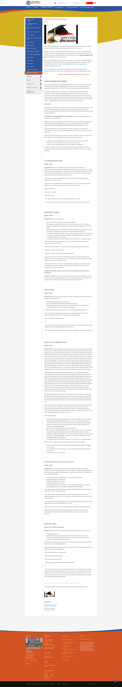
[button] (40, 19)
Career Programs (66, 660)
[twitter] (57, 3)
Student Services (30, 63)
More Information (47, 678)
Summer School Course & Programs (67, 653)
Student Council (30, 57)
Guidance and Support (46, 7)
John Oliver (35, 2)
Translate (66, 3)
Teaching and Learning (72, 7)
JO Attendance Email (49, 647)
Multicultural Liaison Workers (33, 51)
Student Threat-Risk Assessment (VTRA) (34, 38)
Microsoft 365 (65, 646)
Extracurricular (59, 7)
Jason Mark (47, 643)
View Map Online (30, 657)
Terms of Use (52, 684)
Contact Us (64, 684)
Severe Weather (30, 66)
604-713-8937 (33, 661)
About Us (28, 7)
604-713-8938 (33, 659)
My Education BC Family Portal (68, 642)
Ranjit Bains (47, 656)
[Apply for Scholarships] (49, 594)
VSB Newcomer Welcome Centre (69, 649)
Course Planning (30, 42)
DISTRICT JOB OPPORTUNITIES (87, 7)
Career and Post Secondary (33, 31)
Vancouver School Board (67, 639)
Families (36, 7)
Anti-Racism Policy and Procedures (31, 24)
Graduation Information (32, 69)
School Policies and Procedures (33, 54)
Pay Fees (61, 3)
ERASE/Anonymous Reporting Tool (33, 28)
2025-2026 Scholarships (32, 72)
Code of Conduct (30, 35)
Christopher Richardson (50, 665)
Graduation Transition (31, 48)
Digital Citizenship (30, 45)
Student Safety (30, 60)
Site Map (58, 684)
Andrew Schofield (48, 639)
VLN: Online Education (67, 656)
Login (72, 3)
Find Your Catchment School (86, 639)
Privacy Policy (45, 684)
